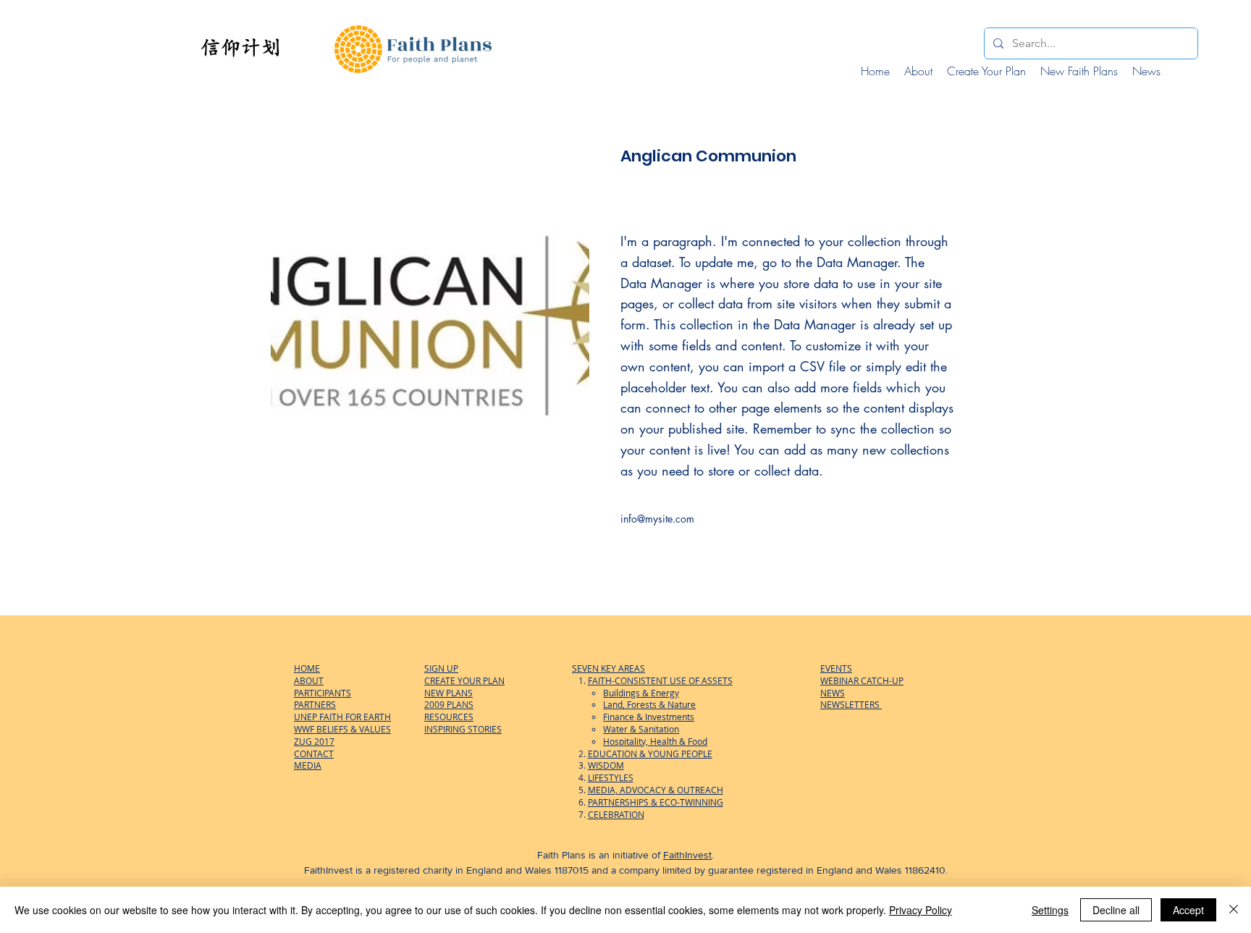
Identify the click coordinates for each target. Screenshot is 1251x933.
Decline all (1116, 910)
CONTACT (314, 753)
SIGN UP (441, 668)
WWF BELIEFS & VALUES (342, 729)
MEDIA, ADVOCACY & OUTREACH (655, 789)
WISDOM (606, 765)
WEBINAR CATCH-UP (862, 680)
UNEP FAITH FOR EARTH (342, 716)
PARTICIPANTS (322, 692)
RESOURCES (448, 716)
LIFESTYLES (610, 777)
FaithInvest (687, 855)
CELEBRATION (616, 814)
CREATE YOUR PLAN (464, 680)
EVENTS (836, 668)
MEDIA (307, 765)
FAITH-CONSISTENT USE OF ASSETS (660, 680)
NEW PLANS (448, 692)
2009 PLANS (448, 704)
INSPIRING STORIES (463, 729)
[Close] (1233, 909)
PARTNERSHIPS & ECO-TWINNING (655, 802)
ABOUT (309, 680)
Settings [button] (1050, 910)
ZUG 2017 (314, 741)
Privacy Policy (920, 910)
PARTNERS (315, 704)
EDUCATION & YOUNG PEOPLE (650, 753)
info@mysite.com (657, 518)
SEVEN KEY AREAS (608, 668)
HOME (307, 668)
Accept (1188, 910)
